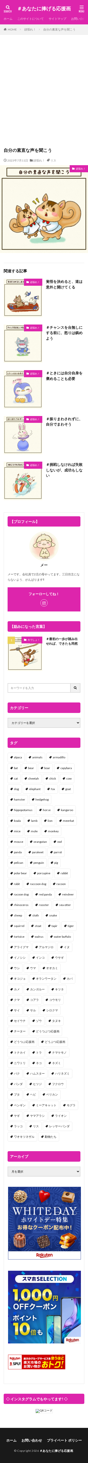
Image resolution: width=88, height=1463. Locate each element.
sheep (18, 915)
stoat (38, 926)
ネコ (39, 1063)
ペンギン (20, 1105)
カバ (70, 978)
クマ (17, 1000)
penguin (38, 862)
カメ (17, 989)
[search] (75, 688)
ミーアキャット (46, 1105)
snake (53, 915)
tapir (54, 926)
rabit (17, 884)
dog (16, 789)
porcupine (43, 873)
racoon (61, 884)
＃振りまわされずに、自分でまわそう (64, 422)
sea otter (65, 905)
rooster (44, 905)
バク (17, 1073)
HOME (12, 29)
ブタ (17, 1094)
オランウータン (46, 978)
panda (18, 852)
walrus (39, 936)
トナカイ (20, 1052)
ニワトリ (20, 1063)
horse (47, 810)
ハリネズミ (62, 1073)
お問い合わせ (32, 1440)
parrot (58, 852)
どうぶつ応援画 (55, 1042)
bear (31, 768)
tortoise (19, 936)
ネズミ (56, 1063)
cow (69, 778)
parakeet (38, 852)
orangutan (40, 841)
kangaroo (67, 810)
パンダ (18, 1084)
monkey (53, 831)
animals (37, 757)
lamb (34, 821)
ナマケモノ (59, 1052)
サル (33, 1010)
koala (17, 821)
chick (52, 778)
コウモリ (55, 1000)
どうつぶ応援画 (24, 1042)
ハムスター (37, 1073)
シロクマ (52, 1010)
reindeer (68, 894)
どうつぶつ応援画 (47, 1031)
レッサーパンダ (59, 1126)
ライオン (61, 1116)
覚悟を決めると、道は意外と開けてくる (64, 284)
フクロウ (58, 1084)
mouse (18, 841)
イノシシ (20, 957)
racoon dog (21, 894)
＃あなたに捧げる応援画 (44, 8)
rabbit (64, 873)
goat (68, 789)
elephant (35, 789)
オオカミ (52, 968)
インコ (40, 957)
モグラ (71, 1105)
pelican (18, 862)
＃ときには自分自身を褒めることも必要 (64, 376)
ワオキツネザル (24, 1136)
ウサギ (59, 957)
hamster (19, 799)
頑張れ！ (30, 29)
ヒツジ (37, 1084)
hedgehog (42, 799)
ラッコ (18, 1126)
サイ (17, 1010)
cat (16, 778)
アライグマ (21, 947)
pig (56, 862)
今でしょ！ (34, 639)
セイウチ (20, 1021)
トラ (39, 1052)
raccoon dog (38, 884)
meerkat (68, 821)
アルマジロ (46, 947)
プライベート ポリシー (64, 1440)
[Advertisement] (44, 93)
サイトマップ (57, 18)
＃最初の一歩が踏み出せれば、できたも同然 (62, 641)
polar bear (20, 873)
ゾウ (39, 1021)
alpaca (18, 757)
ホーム (8, 18)
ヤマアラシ (37, 1116)
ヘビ (33, 1094)
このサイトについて (30, 18)
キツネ (59, 989)
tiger (71, 926)
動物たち (50, 1136)
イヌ (67, 947)
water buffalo (62, 936)
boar (47, 768)
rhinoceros (21, 905)
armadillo (59, 757)
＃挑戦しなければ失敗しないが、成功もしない (64, 470)
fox (53, 789)
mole (34, 831)
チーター (20, 1031)
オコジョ (20, 978)
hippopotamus (23, 810)
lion (50, 821)
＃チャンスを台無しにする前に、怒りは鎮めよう (64, 332)
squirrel (19, 926)
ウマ (33, 968)
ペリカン (52, 1094)
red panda (45, 894)
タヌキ (56, 1021)
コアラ (34, 1000)
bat (16, 768)
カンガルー (37, 989)
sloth (35, 915)
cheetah (33, 778)
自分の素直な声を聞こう (59, 29)
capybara (66, 768)
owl (59, 841)
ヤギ (17, 1116)
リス (53, 160)
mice (17, 831)
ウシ (17, 968)
